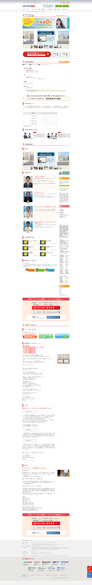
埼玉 (64, 547)
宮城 (42, 547)
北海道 (36, 547)
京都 (66, 548)
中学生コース (38, 543)
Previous (23, 37)
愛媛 (46, 549)
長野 (35, 548)
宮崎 (54, 549)
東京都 (47, 547)
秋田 (41, 547)
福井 (41, 548)
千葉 (63, 547)
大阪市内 (60, 548)
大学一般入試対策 (43, 544)
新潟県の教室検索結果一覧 (35, 11)
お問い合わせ (65, 9)
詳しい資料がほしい (51, 553)
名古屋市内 (46, 548)
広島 (39, 549)
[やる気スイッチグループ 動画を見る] (65, 3)
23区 (49, 547)
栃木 (67, 547)
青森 (37, 547)
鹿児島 (57, 549)
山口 (40, 549)
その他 (52, 547)
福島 (45, 547)
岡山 (37, 549)
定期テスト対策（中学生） (48, 543)
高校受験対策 (38, 544)
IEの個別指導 (42, 9)
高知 (45, 549)
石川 (40, 548)
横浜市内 (58, 547)
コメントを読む (37, 243)
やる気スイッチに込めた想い (41, 542)
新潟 (33, 548)
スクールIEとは (26, 9)
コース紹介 (34, 9)
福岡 (48, 549)
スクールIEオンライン (61, 544)
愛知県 (43, 548)
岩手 (39, 547)
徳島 (42, 549)
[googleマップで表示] (67, 15)
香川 (43, 549)
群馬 (32, 548)
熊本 (53, 549)
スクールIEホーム (25, 11)
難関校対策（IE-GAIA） (55, 544)
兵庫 (64, 548)
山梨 (36, 548)
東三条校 (61, 288)
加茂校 (61, 289)
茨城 (66, 547)
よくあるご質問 (58, 9)
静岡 (53, 548)
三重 (55, 548)
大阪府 (57, 548)
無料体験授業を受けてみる (35, 553)
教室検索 (50, 9)
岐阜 (51, 548)
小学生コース (33, 543)
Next (68, 37)
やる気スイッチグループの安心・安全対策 (51, 542)
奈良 (32, 549)
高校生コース (42, 543)
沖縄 (58, 549)
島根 (35, 549)
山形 (44, 547)
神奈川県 (55, 547)
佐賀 (50, 549)
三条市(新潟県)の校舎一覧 (63, 295)
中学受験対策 (33, 544)
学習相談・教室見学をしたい (44, 553)
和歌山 (34, 549)
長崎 (51, 549)
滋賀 (67, 548)
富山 (38, 548)
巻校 (60, 292)
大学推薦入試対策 (48, 544)
